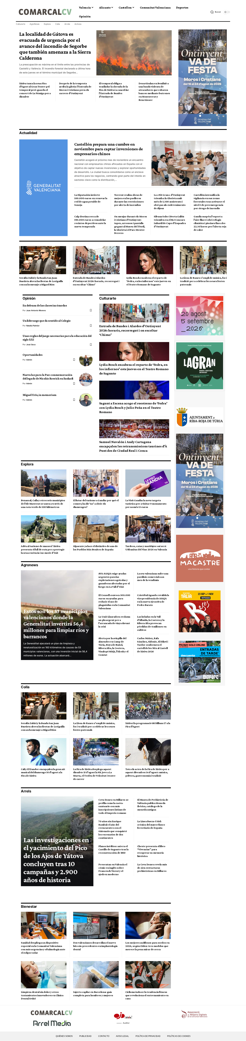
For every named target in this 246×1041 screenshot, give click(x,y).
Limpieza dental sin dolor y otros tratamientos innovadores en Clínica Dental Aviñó (42, 995)
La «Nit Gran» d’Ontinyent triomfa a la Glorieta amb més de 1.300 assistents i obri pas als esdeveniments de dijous (169, 201)
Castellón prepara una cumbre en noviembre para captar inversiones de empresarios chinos (108, 149)
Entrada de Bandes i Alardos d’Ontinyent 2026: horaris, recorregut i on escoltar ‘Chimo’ (96, 281)
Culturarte (20, 24)
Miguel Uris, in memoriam (39, 395)
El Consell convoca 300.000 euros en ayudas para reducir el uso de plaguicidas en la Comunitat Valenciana (114, 602)
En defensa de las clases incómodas (45, 305)
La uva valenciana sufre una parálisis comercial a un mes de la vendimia (152, 577)
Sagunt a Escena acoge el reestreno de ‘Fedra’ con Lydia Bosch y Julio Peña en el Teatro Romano (133, 407)
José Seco (31, 344)
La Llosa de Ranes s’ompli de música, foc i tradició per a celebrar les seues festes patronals (203, 281)
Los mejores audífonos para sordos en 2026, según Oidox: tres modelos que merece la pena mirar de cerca (147, 946)
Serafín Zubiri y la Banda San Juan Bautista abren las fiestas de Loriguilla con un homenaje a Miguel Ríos (41, 281)
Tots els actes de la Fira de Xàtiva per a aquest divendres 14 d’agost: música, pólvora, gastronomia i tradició (147, 772)
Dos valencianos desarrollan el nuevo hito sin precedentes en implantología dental (95, 946)
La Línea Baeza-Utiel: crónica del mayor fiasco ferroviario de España (151, 824)
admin (29, 360)
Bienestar (29, 906)
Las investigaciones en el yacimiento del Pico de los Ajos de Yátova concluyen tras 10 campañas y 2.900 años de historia (56, 860)
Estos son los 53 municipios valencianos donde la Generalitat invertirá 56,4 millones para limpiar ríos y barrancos (56, 623)
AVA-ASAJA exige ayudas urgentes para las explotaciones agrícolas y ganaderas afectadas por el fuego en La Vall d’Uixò (114, 580)
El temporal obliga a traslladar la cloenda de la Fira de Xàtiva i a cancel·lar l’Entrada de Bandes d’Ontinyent (114, 90)
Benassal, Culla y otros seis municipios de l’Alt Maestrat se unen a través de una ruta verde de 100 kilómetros (43, 503)
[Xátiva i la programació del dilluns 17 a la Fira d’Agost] (148, 706)
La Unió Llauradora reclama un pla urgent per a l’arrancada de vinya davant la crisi (114, 621)
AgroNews (34, 24)
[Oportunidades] (86, 359)
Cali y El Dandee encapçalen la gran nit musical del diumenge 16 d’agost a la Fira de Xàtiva (43, 772)
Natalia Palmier (32, 325)
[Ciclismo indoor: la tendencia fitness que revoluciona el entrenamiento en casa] (148, 974)
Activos (77, 24)
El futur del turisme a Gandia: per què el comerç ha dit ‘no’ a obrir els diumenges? (95, 503)
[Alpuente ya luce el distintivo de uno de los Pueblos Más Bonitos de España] (96, 528)
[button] (215, 12)
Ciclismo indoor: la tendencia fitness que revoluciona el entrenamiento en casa (147, 995)
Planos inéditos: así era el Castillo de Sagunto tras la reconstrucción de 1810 (113, 849)
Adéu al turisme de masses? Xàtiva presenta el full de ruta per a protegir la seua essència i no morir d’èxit (42, 549)
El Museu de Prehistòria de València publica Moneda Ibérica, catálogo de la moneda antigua (152, 804)
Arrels (67, 24)
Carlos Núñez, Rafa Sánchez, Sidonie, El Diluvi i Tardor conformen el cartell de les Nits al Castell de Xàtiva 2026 (152, 645)
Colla (57, 24)
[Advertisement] (80, 114)
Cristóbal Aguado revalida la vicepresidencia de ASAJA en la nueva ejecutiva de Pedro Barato (153, 600)
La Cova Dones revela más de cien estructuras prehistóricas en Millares (152, 867)
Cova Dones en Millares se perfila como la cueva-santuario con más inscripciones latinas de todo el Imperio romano (113, 806)
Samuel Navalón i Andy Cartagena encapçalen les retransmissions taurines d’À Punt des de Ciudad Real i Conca (133, 446)
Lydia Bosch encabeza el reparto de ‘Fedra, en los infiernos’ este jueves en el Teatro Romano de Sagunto (148, 281)
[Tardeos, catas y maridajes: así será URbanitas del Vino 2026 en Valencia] (148, 528)
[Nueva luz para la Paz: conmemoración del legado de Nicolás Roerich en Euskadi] (86, 379)
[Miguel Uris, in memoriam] (86, 399)
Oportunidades (32, 354)
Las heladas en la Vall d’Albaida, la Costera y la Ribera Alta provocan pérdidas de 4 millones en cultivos (151, 623)
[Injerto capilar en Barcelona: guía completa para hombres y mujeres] (96, 974)
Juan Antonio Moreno (36, 310)
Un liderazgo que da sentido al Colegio (47, 320)
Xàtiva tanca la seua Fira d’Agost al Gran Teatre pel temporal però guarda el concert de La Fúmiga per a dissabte (35, 90)
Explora (47, 24)
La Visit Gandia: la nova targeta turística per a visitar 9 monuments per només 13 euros (146, 503)
